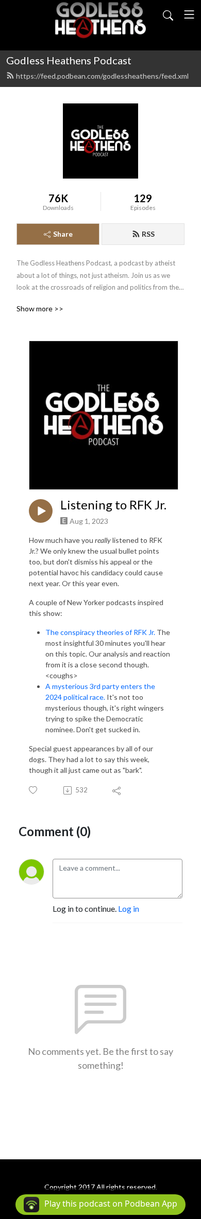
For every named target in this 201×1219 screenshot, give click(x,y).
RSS (148, 233)
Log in (128, 908)
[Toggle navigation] (189, 14)
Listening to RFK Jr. (113, 505)
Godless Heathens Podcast (68, 60)
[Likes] (34, 790)
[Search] (168, 14)
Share (63, 233)
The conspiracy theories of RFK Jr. (100, 632)
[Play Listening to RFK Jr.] (41, 511)
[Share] (117, 790)
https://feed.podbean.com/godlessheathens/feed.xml (102, 76)
